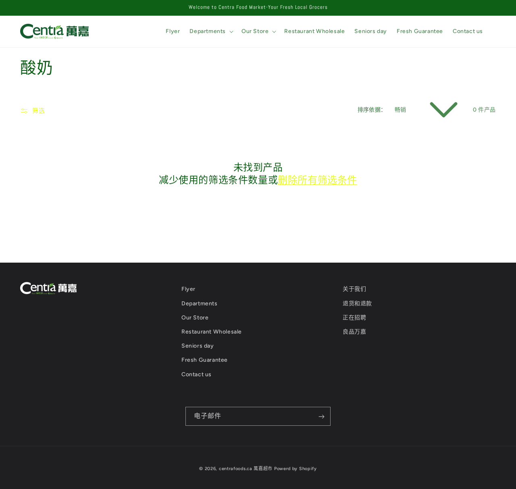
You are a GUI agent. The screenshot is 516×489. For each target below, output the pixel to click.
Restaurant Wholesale (211, 331)
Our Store (194, 317)
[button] (211, 31)
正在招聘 (354, 317)
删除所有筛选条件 (317, 180)
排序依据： (372, 109)
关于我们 (354, 289)
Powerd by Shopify (295, 468)
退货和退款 (357, 303)
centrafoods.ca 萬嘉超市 (246, 468)
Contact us (196, 374)
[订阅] (321, 416)
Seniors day (197, 345)
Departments (199, 303)
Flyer (188, 289)
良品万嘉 (354, 331)
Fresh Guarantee (204, 359)
